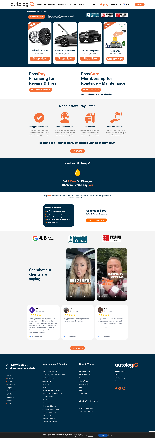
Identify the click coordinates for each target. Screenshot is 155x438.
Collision (10, 403)
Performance (47, 403)
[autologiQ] (22, 3)
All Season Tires (84, 372)
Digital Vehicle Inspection (52, 390)
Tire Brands (83, 393)
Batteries (46, 384)
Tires (8, 375)
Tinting (9, 400)
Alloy (80, 387)
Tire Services (47, 415)
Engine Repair (48, 397)
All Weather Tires (85, 375)
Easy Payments (64, 4)
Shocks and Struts (49, 406)
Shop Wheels (83, 384)
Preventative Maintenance (52, 393)
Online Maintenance (50, 372)
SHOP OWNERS (79, 4)
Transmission (11, 391)
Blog (117, 375)
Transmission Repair (50, 412)
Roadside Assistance (86, 408)
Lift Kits (9, 394)
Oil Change (47, 400)
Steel (81, 390)
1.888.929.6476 (115, 4)
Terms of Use (120, 381)
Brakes (9, 381)
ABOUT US (92, 4)
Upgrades (10, 397)
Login (139, 4)
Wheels (10, 378)
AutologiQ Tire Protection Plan (54, 375)
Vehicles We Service (50, 422)
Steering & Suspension (51, 409)
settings (90, 436)
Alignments (47, 381)
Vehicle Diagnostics (49, 418)
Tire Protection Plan (86, 411)
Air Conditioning (48, 378)
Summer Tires (84, 378)
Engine (9, 388)
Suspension (11, 384)
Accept (103, 435)
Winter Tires (83, 381)
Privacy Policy (120, 378)
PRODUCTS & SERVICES (46, 4)
